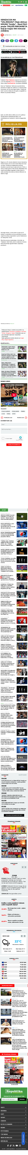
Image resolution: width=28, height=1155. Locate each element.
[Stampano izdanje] (14, 841)
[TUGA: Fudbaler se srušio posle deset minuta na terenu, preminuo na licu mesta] (22, 559)
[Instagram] (21, 40)
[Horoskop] (23, 2)
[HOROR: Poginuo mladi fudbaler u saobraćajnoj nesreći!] (22, 732)
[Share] (18, 704)
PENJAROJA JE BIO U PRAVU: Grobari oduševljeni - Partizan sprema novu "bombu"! (8, 578)
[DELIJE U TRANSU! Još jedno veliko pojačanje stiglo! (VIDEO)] (22, 749)
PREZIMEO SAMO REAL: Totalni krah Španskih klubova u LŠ (8, 348)
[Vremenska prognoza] (21, 2)
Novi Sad (6, 936)
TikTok (3, 333)
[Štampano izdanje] (14, 1070)
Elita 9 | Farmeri (6, 1124)
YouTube (23, 331)
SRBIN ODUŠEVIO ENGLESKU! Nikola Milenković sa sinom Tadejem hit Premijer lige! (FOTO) (7, 569)
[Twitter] (25, 40)
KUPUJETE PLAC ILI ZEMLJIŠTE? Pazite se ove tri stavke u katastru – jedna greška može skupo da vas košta (13, 782)
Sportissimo (23, 1138)
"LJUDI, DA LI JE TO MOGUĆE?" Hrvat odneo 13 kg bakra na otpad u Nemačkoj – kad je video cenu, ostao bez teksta (13, 789)
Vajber (13, 333)
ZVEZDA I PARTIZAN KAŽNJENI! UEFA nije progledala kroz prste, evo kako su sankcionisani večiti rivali (8, 612)
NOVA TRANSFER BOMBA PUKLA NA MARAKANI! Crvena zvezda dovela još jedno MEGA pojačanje (8, 534)
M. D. (10, 35)
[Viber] (7, 40)
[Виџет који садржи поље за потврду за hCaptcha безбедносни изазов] (12, 438)
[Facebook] (3, 40)
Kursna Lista (14, 958)
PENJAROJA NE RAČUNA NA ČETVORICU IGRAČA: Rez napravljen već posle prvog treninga (8, 595)
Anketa (14, 899)
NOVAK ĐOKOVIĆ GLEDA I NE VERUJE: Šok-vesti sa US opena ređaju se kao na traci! (8, 707)
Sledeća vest (20, 417)
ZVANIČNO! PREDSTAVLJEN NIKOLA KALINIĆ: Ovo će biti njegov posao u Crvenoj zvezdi (8, 621)
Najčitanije (23, 775)
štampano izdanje (14, 821)
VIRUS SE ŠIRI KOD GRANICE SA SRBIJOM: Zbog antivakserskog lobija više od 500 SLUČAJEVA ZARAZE (13, 810)
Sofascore (12, 323)
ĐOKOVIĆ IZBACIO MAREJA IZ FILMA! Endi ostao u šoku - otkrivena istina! (8, 681)
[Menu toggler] (26, 2)
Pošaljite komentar (14, 444)
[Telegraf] (16, 40)
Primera (23, 411)
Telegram (8, 333)
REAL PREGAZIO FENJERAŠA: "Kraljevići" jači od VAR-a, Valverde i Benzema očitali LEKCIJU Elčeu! (8, 365)
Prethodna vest (8, 417)
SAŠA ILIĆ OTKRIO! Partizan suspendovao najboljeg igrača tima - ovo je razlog (7, 664)
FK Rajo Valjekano (6, 411)
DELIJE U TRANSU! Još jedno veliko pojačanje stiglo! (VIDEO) (7, 750)
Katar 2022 (4, 360)
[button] (23, 867)
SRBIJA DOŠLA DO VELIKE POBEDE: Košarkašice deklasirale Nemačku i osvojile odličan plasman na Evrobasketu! (8, 603)
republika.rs (12, 1148)
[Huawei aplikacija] (22, 52)
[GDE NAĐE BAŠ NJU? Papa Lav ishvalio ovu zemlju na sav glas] (6, 1022)
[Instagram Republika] (20, 1146)
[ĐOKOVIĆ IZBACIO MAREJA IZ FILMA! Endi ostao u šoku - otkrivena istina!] (22, 680)
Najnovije (4, 775)
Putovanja (5, 1131)
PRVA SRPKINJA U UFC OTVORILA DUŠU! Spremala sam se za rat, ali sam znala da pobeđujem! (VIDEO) (8, 526)
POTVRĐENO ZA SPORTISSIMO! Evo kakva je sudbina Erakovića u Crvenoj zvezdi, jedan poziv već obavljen (8, 655)
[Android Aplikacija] (5, 52)
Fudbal (3, 351)
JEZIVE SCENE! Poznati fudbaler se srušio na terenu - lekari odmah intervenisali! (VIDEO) (7, 517)
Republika (4, 1141)
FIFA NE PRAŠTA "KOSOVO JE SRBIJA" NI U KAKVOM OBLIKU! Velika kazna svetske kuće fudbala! (8, 759)
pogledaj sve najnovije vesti (14, 815)
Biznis (3, 1127)
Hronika (3, 1111)
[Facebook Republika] (8, 1146)
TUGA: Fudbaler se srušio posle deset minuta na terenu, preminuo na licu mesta (8, 560)
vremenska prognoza (14, 930)
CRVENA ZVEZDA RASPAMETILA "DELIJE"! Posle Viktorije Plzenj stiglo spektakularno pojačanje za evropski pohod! (8, 742)
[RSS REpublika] (17, 1146)
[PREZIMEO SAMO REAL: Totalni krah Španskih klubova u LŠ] (22, 349)
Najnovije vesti (7, 985)
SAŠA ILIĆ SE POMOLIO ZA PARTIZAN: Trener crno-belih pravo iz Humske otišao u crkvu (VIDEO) (8, 638)
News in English (6, 1137)
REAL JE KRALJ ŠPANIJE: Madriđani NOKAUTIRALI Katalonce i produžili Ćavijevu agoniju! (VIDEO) (8, 373)
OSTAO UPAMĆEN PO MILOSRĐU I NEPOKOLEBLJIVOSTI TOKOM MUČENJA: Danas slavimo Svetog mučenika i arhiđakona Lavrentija (19, 139)
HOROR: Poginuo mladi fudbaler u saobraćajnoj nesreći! (8, 732)
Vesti (12, 5)
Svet (13, 999)
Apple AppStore (9, 339)
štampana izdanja (10, 1054)
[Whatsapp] (12, 40)
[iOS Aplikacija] (14, 52)
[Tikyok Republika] (11, 1146)
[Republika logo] (6, 2)
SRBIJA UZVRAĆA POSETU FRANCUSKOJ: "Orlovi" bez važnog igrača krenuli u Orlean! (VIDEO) (8, 647)
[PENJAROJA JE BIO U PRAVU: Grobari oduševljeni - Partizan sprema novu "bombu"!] (22, 577)
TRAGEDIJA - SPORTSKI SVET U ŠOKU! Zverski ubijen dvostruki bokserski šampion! (8, 690)
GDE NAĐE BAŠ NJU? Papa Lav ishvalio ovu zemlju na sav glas (12, 803)
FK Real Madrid (15, 411)
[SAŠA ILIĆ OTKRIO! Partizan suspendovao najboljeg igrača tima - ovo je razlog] (22, 663)
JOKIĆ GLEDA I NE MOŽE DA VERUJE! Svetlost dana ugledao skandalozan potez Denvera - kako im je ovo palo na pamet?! (8, 698)
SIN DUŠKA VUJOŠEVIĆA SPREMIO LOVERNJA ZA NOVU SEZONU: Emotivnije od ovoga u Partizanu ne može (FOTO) (8, 673)
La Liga (3, 413)
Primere (13, 81)
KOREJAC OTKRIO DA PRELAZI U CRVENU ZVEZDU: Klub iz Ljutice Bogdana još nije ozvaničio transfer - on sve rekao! (8, 586)
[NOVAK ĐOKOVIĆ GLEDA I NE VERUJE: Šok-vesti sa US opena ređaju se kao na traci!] (22, 706)
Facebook (12, 331)
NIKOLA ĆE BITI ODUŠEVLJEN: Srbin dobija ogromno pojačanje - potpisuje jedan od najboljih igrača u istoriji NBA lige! (8, 716)
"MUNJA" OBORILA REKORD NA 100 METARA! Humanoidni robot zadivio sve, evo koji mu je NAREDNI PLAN (13, 797)
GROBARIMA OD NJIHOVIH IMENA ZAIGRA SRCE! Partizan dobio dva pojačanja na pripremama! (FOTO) (8, 629)
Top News (4, 1134)
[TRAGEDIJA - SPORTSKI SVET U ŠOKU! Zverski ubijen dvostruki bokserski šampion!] (22, 689)
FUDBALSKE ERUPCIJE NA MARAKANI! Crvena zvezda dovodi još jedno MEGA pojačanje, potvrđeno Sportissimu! (8, 724)
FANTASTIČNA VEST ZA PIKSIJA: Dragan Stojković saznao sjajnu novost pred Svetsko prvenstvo (9, 356)
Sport (15, 35)
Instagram (18, 331)
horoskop (14, 863)
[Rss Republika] (14, 1146)
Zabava (3, 1121)
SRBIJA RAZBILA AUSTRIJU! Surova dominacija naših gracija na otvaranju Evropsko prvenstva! (8, 767)
